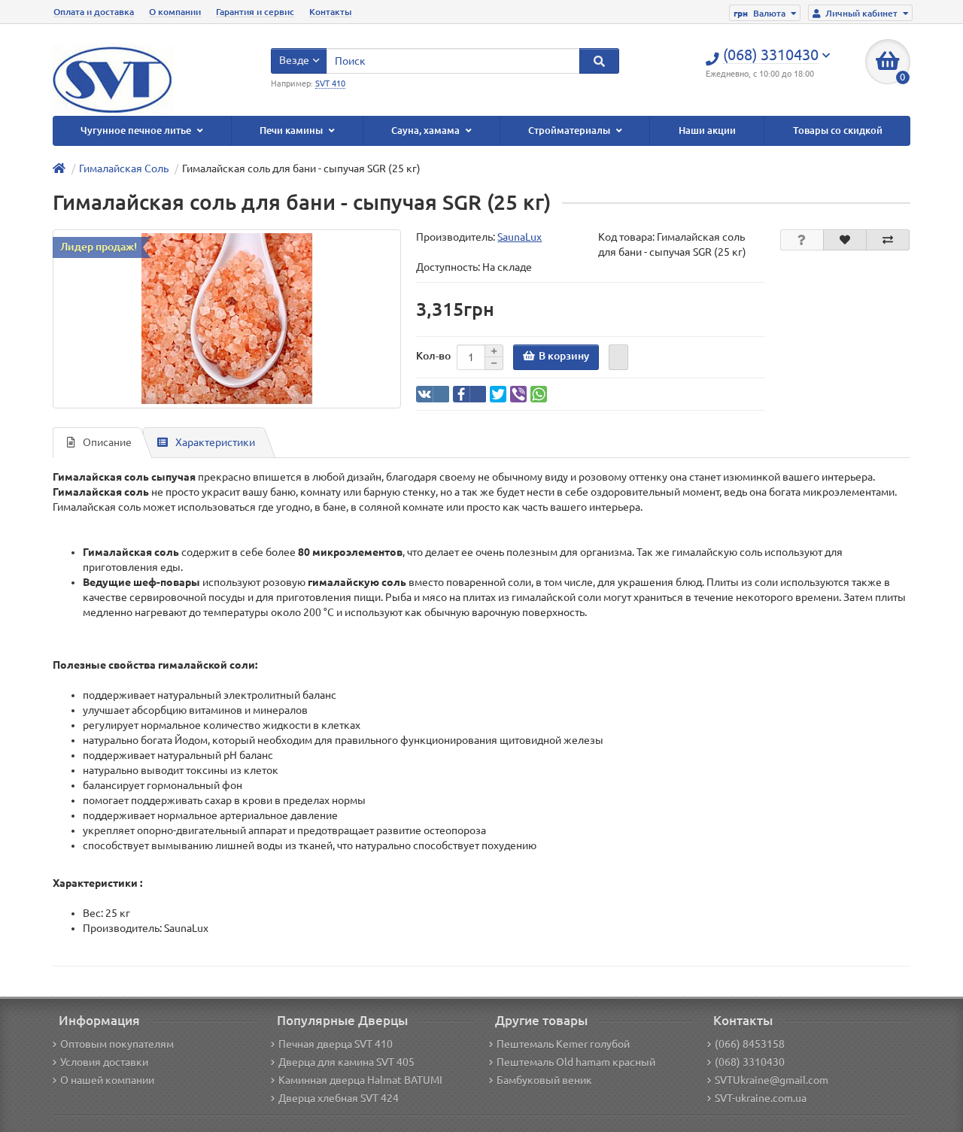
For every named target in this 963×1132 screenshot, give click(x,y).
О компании (175, 12)
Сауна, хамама (426, 130)
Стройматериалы (570, 130)
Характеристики (215, 442)
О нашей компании (107, 1080)
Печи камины (292, 130)
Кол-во (433, 356)
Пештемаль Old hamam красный (576, 1062)
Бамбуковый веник (544, 1080)
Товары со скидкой (837, 130)
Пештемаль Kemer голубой (563, 1044)
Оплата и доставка (93, 12)
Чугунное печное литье (137, 130)
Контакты (330, 12)
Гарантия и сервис (255, 12)
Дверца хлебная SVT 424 (338, 1098)
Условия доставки (104, 1062)
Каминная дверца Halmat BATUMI (360, 1080)
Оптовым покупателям (117, 1044)
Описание (107, 442)
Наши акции (707, 130)
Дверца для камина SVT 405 (346, 1062)
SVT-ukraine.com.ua (761, 1098)
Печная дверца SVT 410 (335, 1044)
